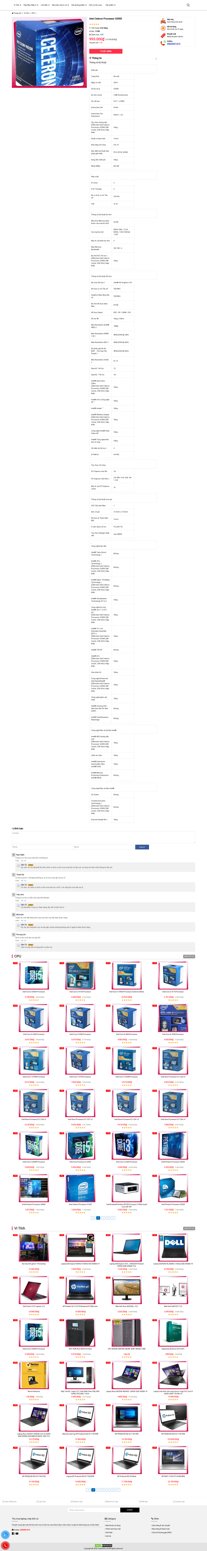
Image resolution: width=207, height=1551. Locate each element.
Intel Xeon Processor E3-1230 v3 (34, 1119)
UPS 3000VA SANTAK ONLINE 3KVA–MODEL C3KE (127, 1349)
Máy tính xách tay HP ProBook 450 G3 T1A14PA (80, 1434)
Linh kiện (44, 5)
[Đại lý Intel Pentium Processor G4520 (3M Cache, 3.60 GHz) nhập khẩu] (173, 1145)
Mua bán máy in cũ (59, 5)
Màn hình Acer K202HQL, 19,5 (127, 1306)
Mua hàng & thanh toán (161, 1529)
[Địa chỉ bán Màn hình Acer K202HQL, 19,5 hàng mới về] (127, 1289)
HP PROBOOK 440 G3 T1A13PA (126, 1434)
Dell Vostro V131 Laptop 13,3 (34, 1306)
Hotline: (22, 1530)
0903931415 (173, 44)
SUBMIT (130, 1510)
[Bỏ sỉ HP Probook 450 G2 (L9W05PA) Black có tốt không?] (127, 1460)
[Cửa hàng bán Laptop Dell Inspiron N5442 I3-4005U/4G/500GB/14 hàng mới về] (80, 1247)
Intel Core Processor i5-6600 (80, 1162)
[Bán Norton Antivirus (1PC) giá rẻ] (34, 1375)
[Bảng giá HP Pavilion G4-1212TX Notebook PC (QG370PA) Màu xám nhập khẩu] (80, 1289)
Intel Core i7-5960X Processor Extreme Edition (126, 992)
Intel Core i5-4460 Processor (126, 1034)
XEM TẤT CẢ (189, 956)
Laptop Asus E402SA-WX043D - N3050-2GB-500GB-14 (126, 1391)
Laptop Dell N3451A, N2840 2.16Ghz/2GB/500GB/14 (173, 1264)
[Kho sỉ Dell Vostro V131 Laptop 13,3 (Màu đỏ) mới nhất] (34, 1289)
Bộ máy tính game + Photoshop (34, 1264)
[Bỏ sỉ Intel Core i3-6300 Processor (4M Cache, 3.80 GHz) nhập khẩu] (127, 1145)
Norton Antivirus (34, 1391)
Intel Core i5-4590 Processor (173, 1034)
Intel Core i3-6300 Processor (126, 1162)
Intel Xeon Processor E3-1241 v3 (127, 1119)
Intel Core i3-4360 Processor (80, 1034)
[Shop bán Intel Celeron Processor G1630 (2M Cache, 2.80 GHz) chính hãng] (80, 1188)
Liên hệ (108, 1536)
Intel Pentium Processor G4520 (173, 1162)
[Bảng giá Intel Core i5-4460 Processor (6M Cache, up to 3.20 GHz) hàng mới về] (127, 1017)
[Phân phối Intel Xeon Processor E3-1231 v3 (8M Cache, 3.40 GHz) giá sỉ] (80, 1103)
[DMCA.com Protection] (103, 1545)
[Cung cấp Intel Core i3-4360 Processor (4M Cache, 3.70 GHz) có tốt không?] (80, 1017)
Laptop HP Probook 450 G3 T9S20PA (80, 1476)
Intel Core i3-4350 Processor (34, 1034)
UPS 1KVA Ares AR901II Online (80, 1349)
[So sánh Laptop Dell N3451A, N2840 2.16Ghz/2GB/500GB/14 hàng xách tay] (173, 1247)
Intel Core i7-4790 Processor (80, 1077)
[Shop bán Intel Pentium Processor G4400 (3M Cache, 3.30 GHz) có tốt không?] (34, 1188)
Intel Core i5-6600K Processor (34, 1162)
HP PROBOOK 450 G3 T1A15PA (173, 1434)
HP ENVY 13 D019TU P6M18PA (173, 1476)
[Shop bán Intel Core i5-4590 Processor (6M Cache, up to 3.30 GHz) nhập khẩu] (173, 1017)
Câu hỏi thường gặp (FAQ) (162, 1532)
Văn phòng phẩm (78, 5)
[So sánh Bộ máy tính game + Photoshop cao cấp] (34, 1247)
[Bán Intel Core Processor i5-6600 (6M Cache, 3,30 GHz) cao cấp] (80, 1145)
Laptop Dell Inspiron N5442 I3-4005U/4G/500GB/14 (80, 1264)
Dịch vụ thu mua (95, 5)
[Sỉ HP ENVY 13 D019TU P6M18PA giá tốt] (173, 1460)
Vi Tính (19, 1228)
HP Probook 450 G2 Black (126, 1476)
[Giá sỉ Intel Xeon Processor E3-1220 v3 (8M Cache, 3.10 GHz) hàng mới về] (173, 1060)
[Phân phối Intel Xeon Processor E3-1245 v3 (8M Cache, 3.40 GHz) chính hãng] (173, 1103)
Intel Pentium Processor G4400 (34, 1204)
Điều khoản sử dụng (113, 1525)
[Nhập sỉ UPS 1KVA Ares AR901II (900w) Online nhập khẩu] (80, 1332)
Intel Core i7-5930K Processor (127, 1077)
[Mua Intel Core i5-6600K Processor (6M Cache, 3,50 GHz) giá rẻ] (34, 1145)
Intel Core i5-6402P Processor (34, 992)
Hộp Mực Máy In (30, 5)
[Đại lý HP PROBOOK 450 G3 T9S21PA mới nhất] (34, 1460)
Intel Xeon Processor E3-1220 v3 (173, 1077)
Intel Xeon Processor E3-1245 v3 (173, 1119)
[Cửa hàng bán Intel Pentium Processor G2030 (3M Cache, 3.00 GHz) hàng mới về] (173, 1188)
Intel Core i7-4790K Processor (34, 1077)
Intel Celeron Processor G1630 (80, 1204)
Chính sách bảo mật (113, 1529)
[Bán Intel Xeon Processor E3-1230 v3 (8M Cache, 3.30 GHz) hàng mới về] (34, 1103)
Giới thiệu (109, 1532)
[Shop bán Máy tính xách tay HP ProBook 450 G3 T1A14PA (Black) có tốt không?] (80, 1417)
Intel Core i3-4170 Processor (173, 992)
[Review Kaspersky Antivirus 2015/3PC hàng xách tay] (173, 1332)
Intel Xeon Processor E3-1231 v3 (80, 1119)
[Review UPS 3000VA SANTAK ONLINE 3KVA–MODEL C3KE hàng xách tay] (127, 1332)
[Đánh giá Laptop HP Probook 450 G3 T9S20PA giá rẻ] (80, 1460)
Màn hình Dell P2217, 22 (173, 1306)
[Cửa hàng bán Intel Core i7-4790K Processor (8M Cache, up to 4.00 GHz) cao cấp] (34, 1060)
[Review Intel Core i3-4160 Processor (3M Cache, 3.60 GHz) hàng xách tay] (80, 975)
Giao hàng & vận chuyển (161, 1525)
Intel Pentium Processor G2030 (173, 1204)
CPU (102, 35)
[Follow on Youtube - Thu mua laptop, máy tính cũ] (17, 1533)
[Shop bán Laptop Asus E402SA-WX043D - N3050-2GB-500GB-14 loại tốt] (127, 1375)
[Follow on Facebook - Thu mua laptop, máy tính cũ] (13, 1533)
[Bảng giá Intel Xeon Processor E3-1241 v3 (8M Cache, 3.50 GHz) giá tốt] (127, 1103)
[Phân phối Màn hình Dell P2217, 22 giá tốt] (173, 1289)
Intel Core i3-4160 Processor (80, 992)
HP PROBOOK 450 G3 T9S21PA (34, 1476)
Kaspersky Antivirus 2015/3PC (173, 1349)
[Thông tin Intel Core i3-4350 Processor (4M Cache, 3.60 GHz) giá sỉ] (34, 1017)
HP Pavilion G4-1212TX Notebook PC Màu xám (80, 1306)
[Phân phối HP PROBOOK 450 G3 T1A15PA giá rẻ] (173, 1417)
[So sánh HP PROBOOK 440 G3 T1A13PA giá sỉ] (127, 1417)
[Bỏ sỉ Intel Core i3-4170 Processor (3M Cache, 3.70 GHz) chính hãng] (173, 975)
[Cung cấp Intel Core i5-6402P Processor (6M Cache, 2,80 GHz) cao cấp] (34, 975)
